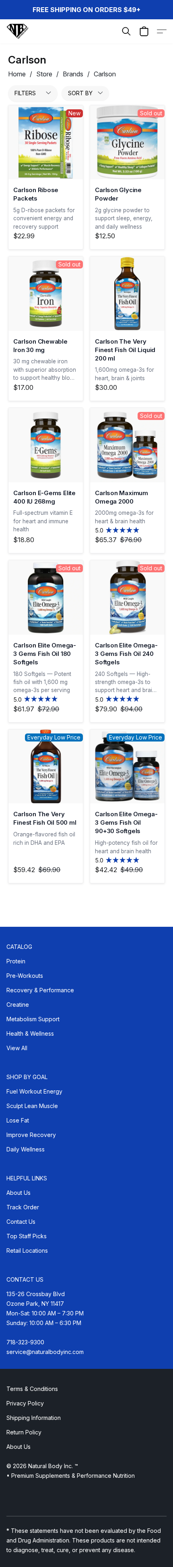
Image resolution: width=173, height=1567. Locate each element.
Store (44, 74)
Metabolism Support (33, 1019)
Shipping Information (33, 1417)
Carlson (105, 74)
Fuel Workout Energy (34, 1091)
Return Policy (23, 1432)
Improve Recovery (31, 1134)
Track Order (22, 1207)
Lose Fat (17, 1120)
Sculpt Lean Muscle (32, 1105)
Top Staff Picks (26, 1236)
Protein (15, 961)
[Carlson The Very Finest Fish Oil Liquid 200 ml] (127, 293)
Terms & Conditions (32, 1388)
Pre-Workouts (24, 975)
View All (16, 1048)
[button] (17, 31)
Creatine (17, 1004)
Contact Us (20, 1221)
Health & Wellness (30, 1033)
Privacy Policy (25, 1403)
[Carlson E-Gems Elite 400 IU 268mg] (45, 445)
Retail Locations (27, 1250)
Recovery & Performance (40, 990)
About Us (18, 1192)
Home (17, 74)
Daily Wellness (25, 1149)
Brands (73, 74)
